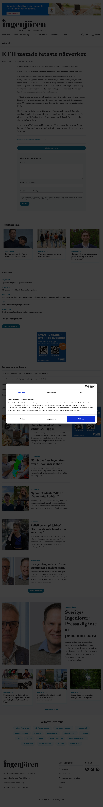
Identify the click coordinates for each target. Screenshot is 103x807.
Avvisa (22, 419)
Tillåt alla (81, 419)
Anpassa (50, 419)
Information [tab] (51, 392)
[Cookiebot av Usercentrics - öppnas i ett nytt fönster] (86, 386)
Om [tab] (81, 392)
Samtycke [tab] (21, 392)
